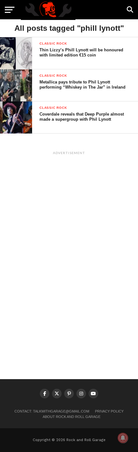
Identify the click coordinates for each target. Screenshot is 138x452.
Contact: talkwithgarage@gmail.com (51, 411)
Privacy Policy (109, 411)
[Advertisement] (69, 254)
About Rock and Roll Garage (71, 417)
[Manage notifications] (123, 438)
